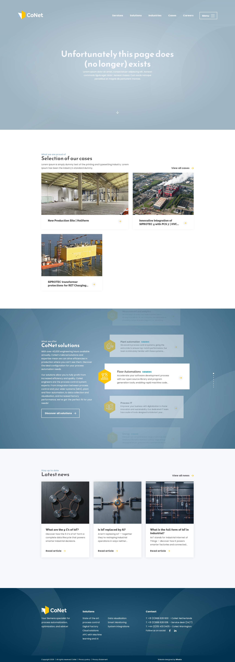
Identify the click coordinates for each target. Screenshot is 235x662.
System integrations (118, 626)
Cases (172, 15)
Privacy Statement (100, 659)
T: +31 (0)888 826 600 (157, 618)
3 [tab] (213, 377)
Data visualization (117, 618)
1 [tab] (213, 373)
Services (117, 15)
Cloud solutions (91, 630)
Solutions (136, 15)
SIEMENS (147, 371)
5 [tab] (213, 381)
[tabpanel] (143, 376)
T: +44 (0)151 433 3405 (158, 626)
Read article (53, 551)
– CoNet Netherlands (180, 618)
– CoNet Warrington (181, 626)
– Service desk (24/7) (181, 622)
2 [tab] (213, 375)
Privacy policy (84, 659)
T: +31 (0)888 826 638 (157, 622)
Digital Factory (90, 626)
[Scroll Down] (117, 114)
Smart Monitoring (117, 622)
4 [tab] (213, 379)
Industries (155, 15)
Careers (188, 15)
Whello (179, 659)
